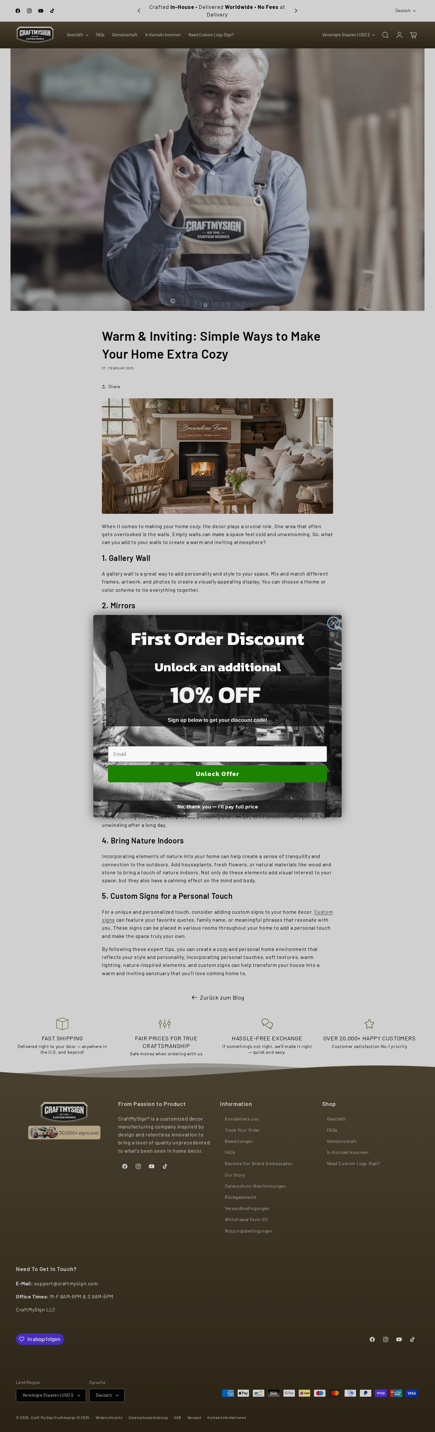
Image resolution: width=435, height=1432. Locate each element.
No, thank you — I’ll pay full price (217, 806)
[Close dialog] (333, 623)
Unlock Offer (217, 774)
